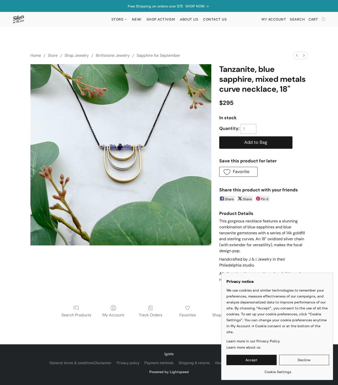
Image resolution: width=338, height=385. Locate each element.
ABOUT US (189, 19)
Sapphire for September (158, 55)
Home (35, 55)
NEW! (137, 19)
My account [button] (274, 19)
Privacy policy (128, 363)
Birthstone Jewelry (113, 55)
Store (53, 55)
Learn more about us (243, 347)
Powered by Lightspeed (169, 372)
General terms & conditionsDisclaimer (80, 363)
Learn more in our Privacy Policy (253, 341)
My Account (113, 315)
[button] (18, 19)
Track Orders (150, 315)
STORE (118, 19)
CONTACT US (215, 19)
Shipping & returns (194, 363)
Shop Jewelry (77, 55)
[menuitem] (296, 55)
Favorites (187, 315)
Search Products (76, 315)
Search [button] (297, 19)
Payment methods (159, 363)
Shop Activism (160, 19)
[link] (198, 6)
